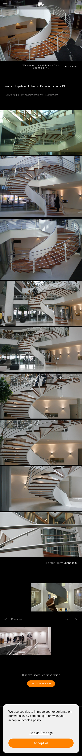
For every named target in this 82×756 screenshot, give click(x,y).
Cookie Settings (41, 733)
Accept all (41, 743)
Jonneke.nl (70, 562)
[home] (41, 4)
